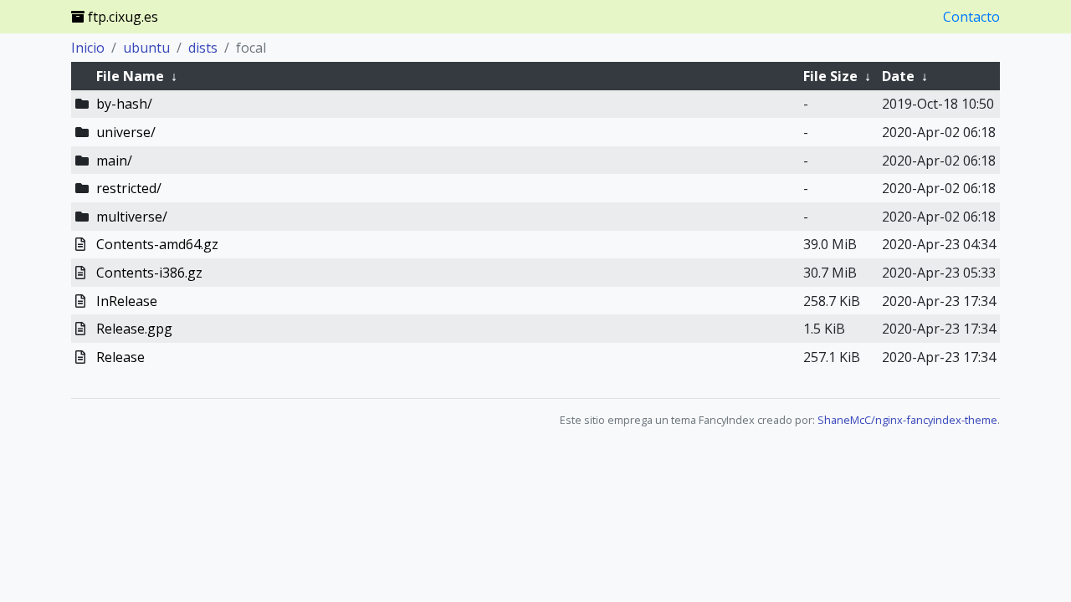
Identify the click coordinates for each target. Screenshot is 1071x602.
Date (898, 76)
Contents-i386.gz (149, 272)
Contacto (971, 17)
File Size (830, 76)
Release (120, 357)
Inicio (88, 47)
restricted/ (128, 188)
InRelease (126, 301)
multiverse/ (131, 216)
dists (203, 47)
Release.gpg (134, 328)
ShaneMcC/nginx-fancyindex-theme (907, 419)
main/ (114, 160)
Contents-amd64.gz (157, 244)
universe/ (126, 132)
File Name (130, 76)
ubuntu (146, 47)
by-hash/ (124, 103)
